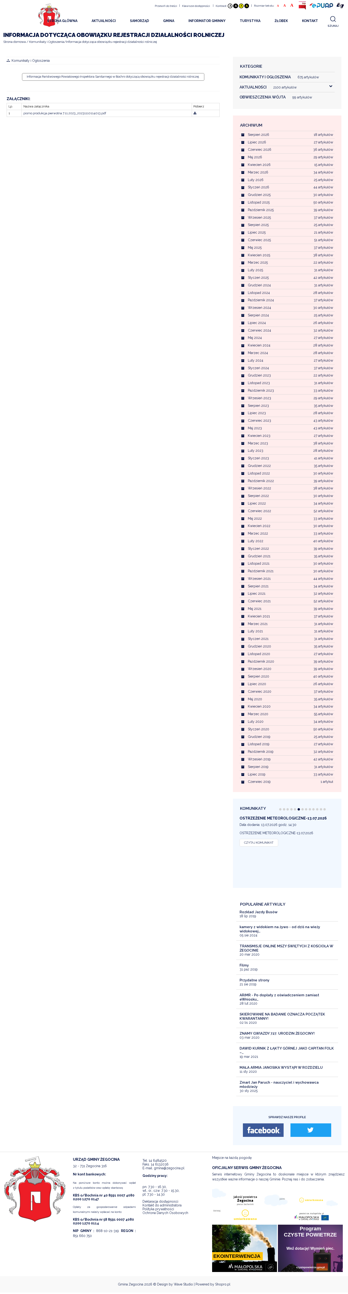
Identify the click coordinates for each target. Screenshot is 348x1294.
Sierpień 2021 (258, 586)
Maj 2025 (255, 247)
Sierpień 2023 (258, 406)
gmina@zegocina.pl (169, 1168)
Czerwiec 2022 (259, 511)
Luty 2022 (255, 541)
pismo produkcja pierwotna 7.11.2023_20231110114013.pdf (64, 113)
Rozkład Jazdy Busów (258, 912)
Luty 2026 (255, 180)
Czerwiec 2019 (259, 782)
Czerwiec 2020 (259, 691)
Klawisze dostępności (196, 6)
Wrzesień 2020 (259, 669)
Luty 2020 (255, 721)
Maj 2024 (255, 338)
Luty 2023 (255, 450)
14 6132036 (160, 1164)
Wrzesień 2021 (259, 579)
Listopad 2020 (259, 654)
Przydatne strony (254, 980)
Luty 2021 (255, 631)
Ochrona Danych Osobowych (165, 1213)
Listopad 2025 (259, 202)
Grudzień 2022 (259, 466)
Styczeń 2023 (258, 458)
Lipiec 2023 (257, 413)
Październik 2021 (260, 571)
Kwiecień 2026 (259, 165)
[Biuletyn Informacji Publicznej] (302, 5)
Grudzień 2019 (259, 737)
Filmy (244, 965)
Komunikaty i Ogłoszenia (31, 60)
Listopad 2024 (259, 293)
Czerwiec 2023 (259, 420)
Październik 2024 (261, 300)
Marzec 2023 (258, 443)
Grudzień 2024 (259, 285)
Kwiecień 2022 (259, 526)
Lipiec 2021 (256, 593)
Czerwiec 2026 (259, 149)
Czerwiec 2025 (259, 240)
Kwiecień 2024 (259, 345)
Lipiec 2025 (257, 232)
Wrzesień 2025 (259, 217)
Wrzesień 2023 (259, 398)
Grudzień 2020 (259, 646)
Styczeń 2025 (258, 277)
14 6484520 (158, 1160)
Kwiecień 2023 (259, 436)
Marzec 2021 (258, 624)
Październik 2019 (260, 751)
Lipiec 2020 (257, 684)
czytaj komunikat (258, 842)
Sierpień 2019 (258, 767)
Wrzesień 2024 (259, 308)
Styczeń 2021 (258, 639)
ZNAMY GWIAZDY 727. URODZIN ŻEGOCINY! (277, 1033)
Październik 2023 (261, 390)
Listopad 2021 (258, 563)
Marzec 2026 (258, 172)
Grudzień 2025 (259, 195)
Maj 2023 (255, 428)
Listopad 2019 (258, 744)
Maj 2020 (255, 699)
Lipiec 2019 (256, 774)
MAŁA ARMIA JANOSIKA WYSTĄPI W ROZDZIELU (281, 1067)
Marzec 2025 (258, 262)
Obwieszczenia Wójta (276, 97)
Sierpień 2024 (258, 315)
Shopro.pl (222, 1284)
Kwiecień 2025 (259, 255)
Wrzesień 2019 (259, 759)
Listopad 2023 (259, 383)
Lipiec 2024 (257, 323)
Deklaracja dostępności (160, 1201)
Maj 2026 (255, 157)
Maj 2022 (255, 518)
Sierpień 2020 (258, 676)
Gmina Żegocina (130, 1284)
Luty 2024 (255, 360)
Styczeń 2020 (258, 729)
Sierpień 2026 (258, 135)
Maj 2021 (254, 609)
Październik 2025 (261, 210)
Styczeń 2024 (258, 368)
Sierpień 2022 (258, 496)
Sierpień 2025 (258, 225)
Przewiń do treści (166, 6)
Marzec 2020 (258, 714)
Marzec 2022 (258, 533)
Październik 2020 (261, 661)
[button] (280, 809)
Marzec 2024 (258, 353)
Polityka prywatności (158, 1209)
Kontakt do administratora (162, 1205)
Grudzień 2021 (259, 556)
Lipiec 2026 (257, 142)
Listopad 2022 (259, 473)
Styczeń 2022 (258, 548)
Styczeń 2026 (258, 187)
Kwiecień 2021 (259, 616)
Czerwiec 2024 (259, 330)
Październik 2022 (261, 481)
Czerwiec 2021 (259, 601)
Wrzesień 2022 (259, 488)
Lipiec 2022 (257, 503)
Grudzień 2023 (259, 375)
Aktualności (268, 87)
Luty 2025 (255, 270)
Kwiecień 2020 (259, 706)
